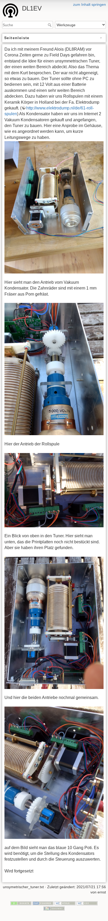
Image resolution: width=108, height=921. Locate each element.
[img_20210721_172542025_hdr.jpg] (54, 773)
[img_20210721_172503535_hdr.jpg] (54, 490)
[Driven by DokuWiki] (54, 908)
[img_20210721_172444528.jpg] (54, 369)
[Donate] (20, 903)
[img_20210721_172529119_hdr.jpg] (54, 623)
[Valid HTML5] (65, 903)
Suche (50, 25)
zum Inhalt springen (89, 4)
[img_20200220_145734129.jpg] (54, 207)
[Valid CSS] (87, 903)
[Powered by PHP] (43, 903)
